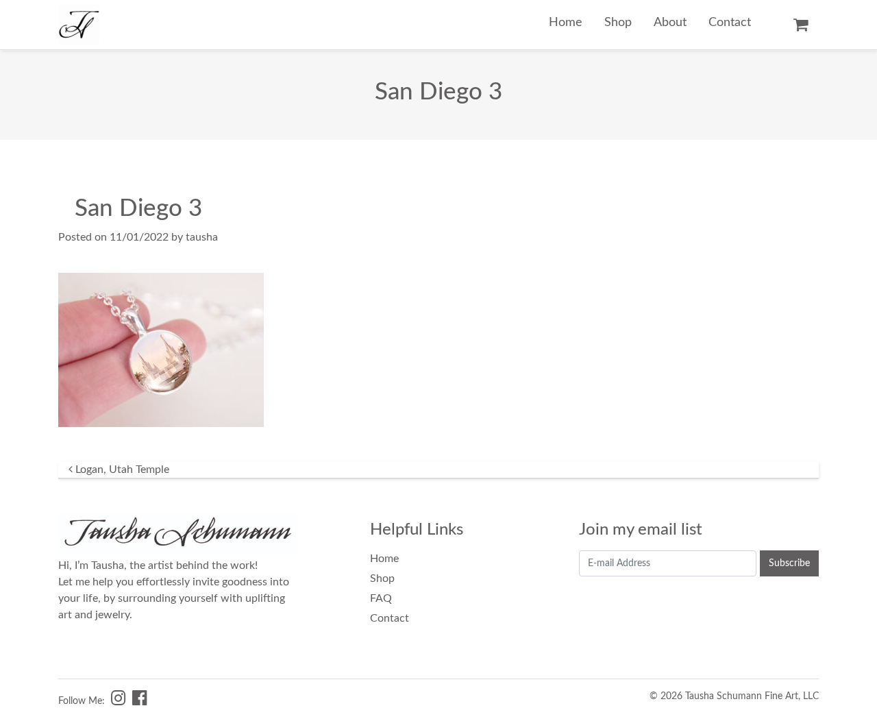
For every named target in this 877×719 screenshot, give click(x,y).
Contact (729, 22)
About (670, 22)
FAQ (381, 598)
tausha (202, 237)
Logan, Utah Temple (121, 469)
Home (565, 22)
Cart (800, 24)
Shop (618, 22)
